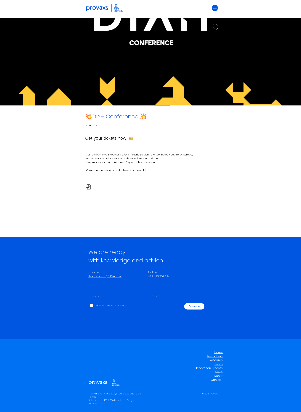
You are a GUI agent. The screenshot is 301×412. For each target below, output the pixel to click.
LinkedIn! (141, 170)
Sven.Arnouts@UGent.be (104, 276)
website (109, 170)
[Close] (215, 27)
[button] (215, 8)
